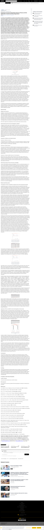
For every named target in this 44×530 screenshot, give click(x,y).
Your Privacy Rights (29, 527)
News (23, 524)
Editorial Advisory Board (22, 505)
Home (17, 524)
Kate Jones (17, 488)
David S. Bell (12, 481)
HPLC (8, 458)
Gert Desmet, (12, 494)
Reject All (34, 527)
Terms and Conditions (22, 510)
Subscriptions (22, 509)
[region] (22, 528)
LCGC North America (3, 10)
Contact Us (22, 504)
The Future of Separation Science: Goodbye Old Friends (5, 447)
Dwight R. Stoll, (13, 475)
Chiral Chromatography (4, 458)
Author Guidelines (22, 503)
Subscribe (26, 454)
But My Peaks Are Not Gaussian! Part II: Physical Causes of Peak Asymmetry (25, 447)
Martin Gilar (16, 475)
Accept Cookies (39, 527)
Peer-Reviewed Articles (20, 458)
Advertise (22, 502)
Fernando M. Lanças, (13, 488)
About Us (20, 524)
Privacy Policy (22, 507)
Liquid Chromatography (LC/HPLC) (13, 458)
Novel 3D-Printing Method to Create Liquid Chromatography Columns (15, 447)
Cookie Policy (10, 529)
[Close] (43, 528)
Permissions (22, 508)
